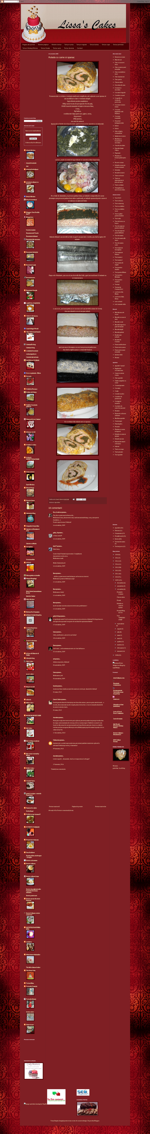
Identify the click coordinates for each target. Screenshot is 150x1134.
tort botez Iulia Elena (119, 298)
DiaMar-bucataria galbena (31, 405)
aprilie (119, 641)
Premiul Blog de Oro (121, 611)
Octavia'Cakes (30, 781)
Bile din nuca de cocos (119, 313)
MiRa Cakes (29, 703)
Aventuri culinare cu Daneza (32, 183)
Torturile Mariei (31, 999)
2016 (117, 558)
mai (118, 638)
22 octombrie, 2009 (59, 651)
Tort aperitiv (119, 455)
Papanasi (117, 153)
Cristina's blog (30, 348)
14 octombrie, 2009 (59, 525)
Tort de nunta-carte (119, 244)
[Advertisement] (77, 787)
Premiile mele (119, 536)
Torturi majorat (81, 45)
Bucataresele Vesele (32, 233)
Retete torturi (56, 45)
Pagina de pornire (28, 45)
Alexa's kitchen (30, 150)
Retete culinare (31, 863)
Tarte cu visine (119, 185)
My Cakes (29, 728)
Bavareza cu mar (120, 57)
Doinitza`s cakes (31, 445)
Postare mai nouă (54, 806)
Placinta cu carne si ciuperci (120, 430)
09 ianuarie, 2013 (58, 748)
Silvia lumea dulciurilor (33, 954)
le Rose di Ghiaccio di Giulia (32, 654)
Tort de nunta (119, 235)
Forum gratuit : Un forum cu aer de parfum (118, 692)
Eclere (117, 126)
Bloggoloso (29, 217)
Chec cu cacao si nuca (119, 63)
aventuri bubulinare (32, 169)
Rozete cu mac (119, 162)
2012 (117, 570)
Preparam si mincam (32, 840)
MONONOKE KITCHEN (33, 715)
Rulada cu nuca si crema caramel (120, 166)
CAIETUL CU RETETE (33, 303)
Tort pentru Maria (120, 272)
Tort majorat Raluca (119, 253)
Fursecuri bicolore (120, 344)
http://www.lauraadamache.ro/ (34, 592)
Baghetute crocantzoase (119, 369)
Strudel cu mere (120, 173)
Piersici (117, 357)
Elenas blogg (30, 488)
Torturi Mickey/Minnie (30, 48)
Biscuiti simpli (119, 329)
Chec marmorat (119, 77)
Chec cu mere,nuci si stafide (120, 68)
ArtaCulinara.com (118, 678)
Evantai (117, 411)
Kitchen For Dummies (32, 612)
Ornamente (118, 533)
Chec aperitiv (119, 378)
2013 (117, 567)
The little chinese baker (33, 967)
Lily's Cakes (29, 661)
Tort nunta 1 (119, 257)
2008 (117, 655)
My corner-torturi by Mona (32, 754)
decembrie (120, 583)
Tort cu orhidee (119, 206)
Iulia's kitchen (30, 599)
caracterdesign (82, 1121)
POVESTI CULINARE (32, 827)
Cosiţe (117, 391)
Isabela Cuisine (30, 596)
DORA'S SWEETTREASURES (32, 458)
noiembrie (120, 586)
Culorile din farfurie (32, 357)
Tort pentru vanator (118, 281)
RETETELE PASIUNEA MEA (33, 928)
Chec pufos (118, 79)
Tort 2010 (118, 198)
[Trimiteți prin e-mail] (77, 499)
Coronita (117, 388)
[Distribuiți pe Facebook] (83, 499)
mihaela (28, 699)
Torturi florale (45, 48)
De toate (28, 376)
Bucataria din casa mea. (33, 239)
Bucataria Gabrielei (32, 252)
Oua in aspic (118, 421)
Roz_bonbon (57, 512)
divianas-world (30, 432)
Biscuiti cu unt (119, 322)
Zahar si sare (30, 1025)
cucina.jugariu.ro (31, 354)
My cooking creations (32, 741)
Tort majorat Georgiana (119, 249)
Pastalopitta (118, 424)
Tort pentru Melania (118, 276)
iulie (118, 632)
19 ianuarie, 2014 (58, 764)
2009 (117, 580)
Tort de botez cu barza (120, 222)
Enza (54, 645)
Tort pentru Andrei (118, 268)
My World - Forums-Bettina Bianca (118, 725)
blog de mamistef (31, 200)
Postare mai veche (100, 806)
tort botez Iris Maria (119, 293)
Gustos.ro (116, 699)
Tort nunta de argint (119, 264)
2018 (117, 554)
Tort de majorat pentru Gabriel (119, 227)
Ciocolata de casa (120, 85)
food (120, 768)
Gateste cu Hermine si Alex (32, 530)
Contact (80, 48)
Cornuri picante (119, 385)
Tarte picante (119, 452)
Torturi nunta (68, 45)
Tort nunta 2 (119, 260)
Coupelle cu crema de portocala (118, 100)
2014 (117, 564)
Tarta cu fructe (119, 175)
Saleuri (117, 446)
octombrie (120, 589)
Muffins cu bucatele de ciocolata (118, 141)
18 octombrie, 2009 (59, 638)
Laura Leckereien (31, 641)
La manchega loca (31, 628)
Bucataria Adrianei (32, 236)
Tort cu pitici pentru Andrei (119, 215)
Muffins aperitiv (120, 418)
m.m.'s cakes (30, 674)
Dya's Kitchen (30, 484)
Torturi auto (57, 48)
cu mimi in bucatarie (32, 351)
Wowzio (115, 766)
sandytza (29, 942)
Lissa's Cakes (57, 699)
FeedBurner (37, 142)
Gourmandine (30, 559)
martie (119, 645)
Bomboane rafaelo (118, 336)
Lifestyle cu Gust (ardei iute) (118, 705)
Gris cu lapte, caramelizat (119, 132)
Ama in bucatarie (31, 163)
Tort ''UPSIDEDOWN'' (121, 618)
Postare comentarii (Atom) (65, 810)
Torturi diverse (69, 48)
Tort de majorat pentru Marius (119, 232)
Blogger (96, 1121)
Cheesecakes (119, 82)
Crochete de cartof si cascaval (120, 407)
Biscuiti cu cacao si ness (120, 318)
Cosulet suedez (119, 394)
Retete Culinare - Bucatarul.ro (118, 733)
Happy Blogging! (31, 578)
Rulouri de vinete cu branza (120, 442)
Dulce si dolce (30, 472)
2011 (117, 574)
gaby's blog (56, 616)
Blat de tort (118, 60)
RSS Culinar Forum (117, 740)
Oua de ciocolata (120, 145)
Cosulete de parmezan (118, 397)
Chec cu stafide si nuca (120, 73)
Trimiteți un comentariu (58, 769)
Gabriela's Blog (30, 513)
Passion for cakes (31, 808)
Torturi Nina (30, 983)
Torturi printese (118, 45)
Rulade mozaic (119, 439)
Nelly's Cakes (30, 768)
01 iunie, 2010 (57, 692)
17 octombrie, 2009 (59, 624)
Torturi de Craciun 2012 (119, 288)
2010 (117, 577)
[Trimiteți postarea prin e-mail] (73, 499)
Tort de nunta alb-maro (120, 239)
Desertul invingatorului (119, 122)
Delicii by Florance (31, 389)
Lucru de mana (117, 719)
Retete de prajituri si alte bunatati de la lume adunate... (33, 890)
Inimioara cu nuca (120, 136)
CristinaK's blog (31, 344)
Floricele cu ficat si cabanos (120, 414)
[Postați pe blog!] (79, 499)
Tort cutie (118, 218)
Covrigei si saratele (118, 402)
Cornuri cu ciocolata (118, 89)
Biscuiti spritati (119, 332)
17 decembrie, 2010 (59, 733)
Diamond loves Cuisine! (33, 419)
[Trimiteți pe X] (81, 499)
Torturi (117, 284)
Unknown (56, 740)
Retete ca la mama (31, 860)
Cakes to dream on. (32, 316)
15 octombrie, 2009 (59, 582)
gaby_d (55, 532)
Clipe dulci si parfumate (33, 332)
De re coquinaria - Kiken (33, 373)
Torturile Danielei (31, 986)
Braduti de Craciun (118, 341)
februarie (120, 648)
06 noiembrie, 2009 (59, 665)
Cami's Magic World (32, 329)
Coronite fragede (120, 92)
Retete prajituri (43, 45)
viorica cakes (30, 1012)
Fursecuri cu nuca (120, 347)
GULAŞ (28, 562)
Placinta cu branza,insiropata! (120, 158)
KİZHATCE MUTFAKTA (34, 615)
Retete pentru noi (31, 895)
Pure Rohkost (30, 852)
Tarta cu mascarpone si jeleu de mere (119, 180)
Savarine (117, 170)
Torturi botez (94, 45)
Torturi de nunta (120, 542)
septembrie (120, 624)
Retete (117, 539)
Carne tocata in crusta (119, 374)
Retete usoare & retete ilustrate (33, 899)
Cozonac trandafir (118, 117)
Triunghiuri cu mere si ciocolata (120, 189)
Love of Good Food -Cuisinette (118, 712)
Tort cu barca (119, 201)
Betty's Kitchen (30, 196)
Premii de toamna (120, 593)
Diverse (117, 530)
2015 (117, 561)
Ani (27, 166)
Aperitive (57, 502)
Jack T (55, 546)
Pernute (117, 426)
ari (54, 659)
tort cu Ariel (118, 301)
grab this (115, 768)
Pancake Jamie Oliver (119, 149)
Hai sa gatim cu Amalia (33, 575)
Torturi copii (106, 45)
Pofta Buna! (29, 811)
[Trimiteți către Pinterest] (85, 499)
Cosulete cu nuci (120, 95)
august (119, 629)
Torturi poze (119, 546)
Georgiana (29, 547)
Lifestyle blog (30, 658)
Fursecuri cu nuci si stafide (120, 351)
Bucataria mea (30, 277)
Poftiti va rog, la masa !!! (33, 814)
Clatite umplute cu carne (120, 382)
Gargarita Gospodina (32, 526)
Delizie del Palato (31, 392)
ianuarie (119, 651)
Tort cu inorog (119, 203)
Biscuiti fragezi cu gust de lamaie (120, 326)
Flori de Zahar (30, 500)
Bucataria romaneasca (117, 684)
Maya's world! (30, 687)
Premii (119, 600)
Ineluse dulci (118, 355)
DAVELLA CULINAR (32, 360)
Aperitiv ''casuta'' (120, 366)
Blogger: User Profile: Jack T (33, 213)
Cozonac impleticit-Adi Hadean (119, 111)
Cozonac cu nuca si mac (120, 106)
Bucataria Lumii (31, 265)
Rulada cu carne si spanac (120, 435)
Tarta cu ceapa (119, 449)
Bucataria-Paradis (31, 290)
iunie (118, 635)
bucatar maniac (31, 230)
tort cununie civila (120, 304)
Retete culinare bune (32, 876)
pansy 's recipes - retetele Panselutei (33, 794)
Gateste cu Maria (31, 543)
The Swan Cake (31, 970)
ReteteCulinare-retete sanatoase (33, 914)
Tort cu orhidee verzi (119, 210)
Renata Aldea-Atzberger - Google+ (34, 856)
